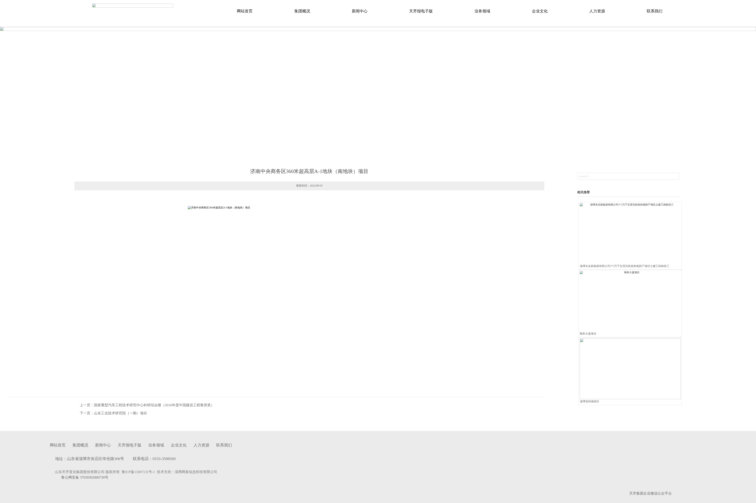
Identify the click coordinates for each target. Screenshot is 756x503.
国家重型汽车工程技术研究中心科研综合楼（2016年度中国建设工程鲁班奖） (154, 405)
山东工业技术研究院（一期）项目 (120, 413)
